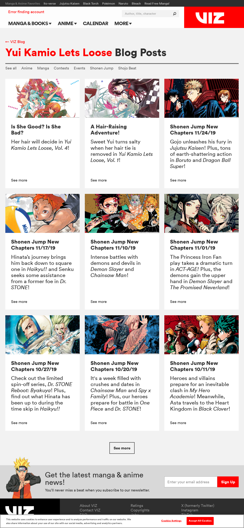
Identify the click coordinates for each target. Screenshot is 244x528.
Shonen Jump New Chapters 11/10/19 (115, 244)
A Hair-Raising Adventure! (109, 129)
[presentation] (42, 98)
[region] (122, 521)
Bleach (136, 3)
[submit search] (175, 13)
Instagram (189, 510)
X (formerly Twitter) (197, 505)
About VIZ (88, 505)
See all (11, 68)
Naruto (123, 3)
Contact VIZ (90, 510)
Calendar (95, 23)
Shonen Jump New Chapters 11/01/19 (194, 244)
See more (122, 448)
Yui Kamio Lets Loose (58, 52)
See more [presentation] (19, 180)
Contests (61, 68)
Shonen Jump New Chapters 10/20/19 (115, 366)
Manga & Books (28, 23)
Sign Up (228, 481)
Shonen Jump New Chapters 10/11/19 (194, 366)
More (121, 23)
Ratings (137, 505)
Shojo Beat (127, 68)
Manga (43, 68)
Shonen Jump (101, 68)
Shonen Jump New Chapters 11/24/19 (194, 129)
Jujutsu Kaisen (69, 3)
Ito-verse (50, 3)
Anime (66, 23)
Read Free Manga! (156, 3)
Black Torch (91, 3)
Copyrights (140, 510)
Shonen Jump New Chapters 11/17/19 (35, 244)
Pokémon (108, 3)
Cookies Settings (171, 520)
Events (79, 68)
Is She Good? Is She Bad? (36, 129)
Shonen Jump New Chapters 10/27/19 (35, 366)
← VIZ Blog (15, 41)
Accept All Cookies (200, 520)
